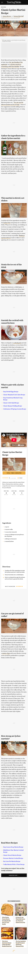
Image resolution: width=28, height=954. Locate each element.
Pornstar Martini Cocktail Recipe (13, 858)
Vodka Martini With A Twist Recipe (13, 864)
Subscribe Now (13, 875)
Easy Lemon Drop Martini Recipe (13, 847)
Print (21, 478)
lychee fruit (7, 222)
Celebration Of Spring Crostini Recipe (14, 409)
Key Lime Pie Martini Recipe (11, 861)
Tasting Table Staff (18, 16)
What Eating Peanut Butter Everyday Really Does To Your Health (6, 921)
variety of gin (6, 653)
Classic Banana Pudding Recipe (12, 406)
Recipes (3, 7)
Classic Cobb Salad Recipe (11, 403)
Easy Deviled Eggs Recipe (10, 391)
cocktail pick (17, 343)
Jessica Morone (7, 16)
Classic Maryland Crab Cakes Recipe (14, 395)
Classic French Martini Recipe (12, 855)
